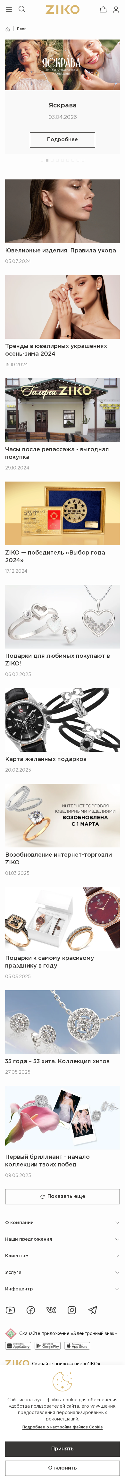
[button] (42, 160)
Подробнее (62, 139)
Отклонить (62, 1468)
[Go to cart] (103, 9)
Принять (62, 1449)
